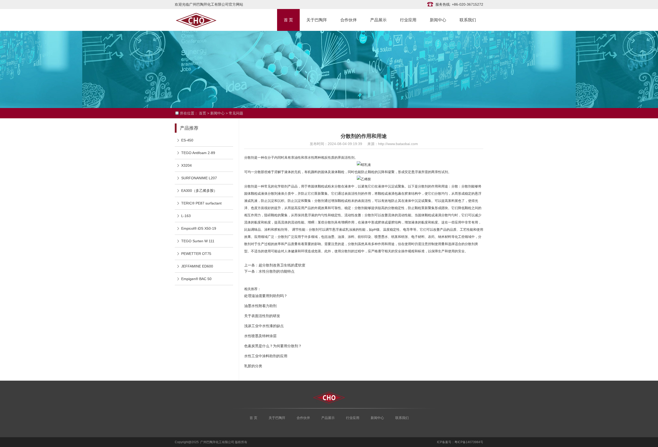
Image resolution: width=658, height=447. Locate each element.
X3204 (186, 165)
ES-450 (187, 140)
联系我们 (468, 19)
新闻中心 (438, 19)
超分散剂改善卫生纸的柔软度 (282, 265)
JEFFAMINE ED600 (197, 266)
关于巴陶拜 (316, 19)
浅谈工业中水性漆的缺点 (264, 326)
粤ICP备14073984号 (468, 442)
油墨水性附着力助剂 (260, 306)
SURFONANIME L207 (199, 178)
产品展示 (378, 19)
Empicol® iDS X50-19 (198, 228)
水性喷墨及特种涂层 (260, 336)
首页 (202, 113)
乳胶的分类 (253, 366)
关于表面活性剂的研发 (262, 316)
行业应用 (408, 19)
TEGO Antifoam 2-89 (198, 153)
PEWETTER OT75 (196, 254)
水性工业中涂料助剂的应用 (265, 356)
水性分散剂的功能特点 (277, 271)
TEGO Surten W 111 (197, 241)
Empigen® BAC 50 (196, 279)
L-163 (186, 216)
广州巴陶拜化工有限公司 (200, 20)
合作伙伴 (348, 19)
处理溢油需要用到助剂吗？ (265, 296)
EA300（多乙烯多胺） (199, 191)
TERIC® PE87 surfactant (201, 203)
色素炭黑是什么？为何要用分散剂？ (273, 346)
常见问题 (236, 113)
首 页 (288, 19)
